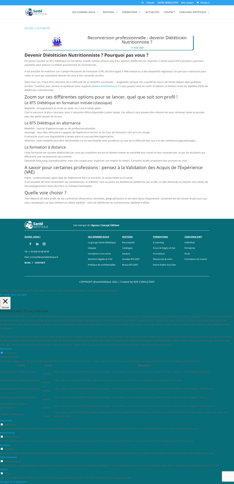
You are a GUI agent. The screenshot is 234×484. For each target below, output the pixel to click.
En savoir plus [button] (8, 294)
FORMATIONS (130, 12)
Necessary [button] (6, 348)
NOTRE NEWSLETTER (168, 3)
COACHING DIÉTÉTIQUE (192, 12)
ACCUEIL (29, 28)
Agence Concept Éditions (105, 225)
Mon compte (187, 3)
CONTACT (169, 12)
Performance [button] (7, 432)
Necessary (10, 352)
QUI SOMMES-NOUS (83, 12)
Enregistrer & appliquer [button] (13, 481)
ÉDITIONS (108, 12)
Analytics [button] (5, 445)
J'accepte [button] (22, 294)
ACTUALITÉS (152, 12)
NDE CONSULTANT (144, 281)
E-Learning (158, 242)
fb (143, 3)
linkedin (151, 3)
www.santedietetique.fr (106, 86)
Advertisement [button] (8, 457)
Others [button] (4, 469)
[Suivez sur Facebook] (30, 244)
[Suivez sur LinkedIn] (37, 244)
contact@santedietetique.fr (44, 257)
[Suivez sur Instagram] (44, 244)
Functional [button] (6, 420)
